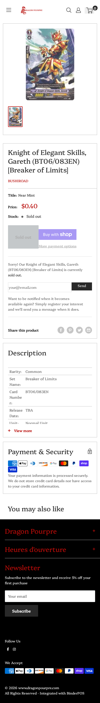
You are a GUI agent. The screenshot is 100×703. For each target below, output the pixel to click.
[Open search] (69, 10)
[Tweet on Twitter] (79, 330)
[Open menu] (9, 10)
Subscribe (21, 610)
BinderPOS (75, 693)
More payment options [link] (57, 245)
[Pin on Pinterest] (70, 330)
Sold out (23, 237)
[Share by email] (88, 330)
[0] (89, 10)
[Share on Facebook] (61, 330)
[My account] (78, 10)
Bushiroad (18, 180)
